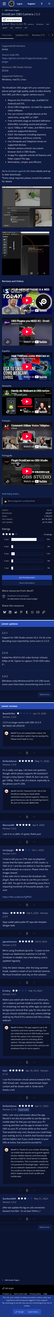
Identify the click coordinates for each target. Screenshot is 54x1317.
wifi (25, 27)
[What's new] (42, 3)
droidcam (40, 24)
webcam (18, 27)
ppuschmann (10, 941)
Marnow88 (8, 825)
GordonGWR (9, 1198)
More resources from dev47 (18, 590)
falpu (5, 913)
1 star (6, 568)
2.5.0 (5, 652)
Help (45, 1293)
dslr (47, 24)
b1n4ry (6, 990)
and (21, 501)
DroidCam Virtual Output (18, 595)
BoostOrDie (9, 713)
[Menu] (4, 3)
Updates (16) (22, 35)
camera (31, 24)
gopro (5, 27)
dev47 (6, 24)
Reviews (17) (38, 35)
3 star (6, 553)
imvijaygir (8, 850)
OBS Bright (9, 1288)
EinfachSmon (10, 761)
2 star (6, 561)
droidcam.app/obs (17, 171)
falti (5, 1070)
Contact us (7, 1293)
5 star (6, 539)
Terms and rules (20, 1293)
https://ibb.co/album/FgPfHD (17, 896)
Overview (7, 35)
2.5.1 (5, 632)
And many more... (11, 493)
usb (11, 27)
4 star (6, 546)
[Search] (49, 3)
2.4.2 (5, 676)
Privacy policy (35, 1293)
